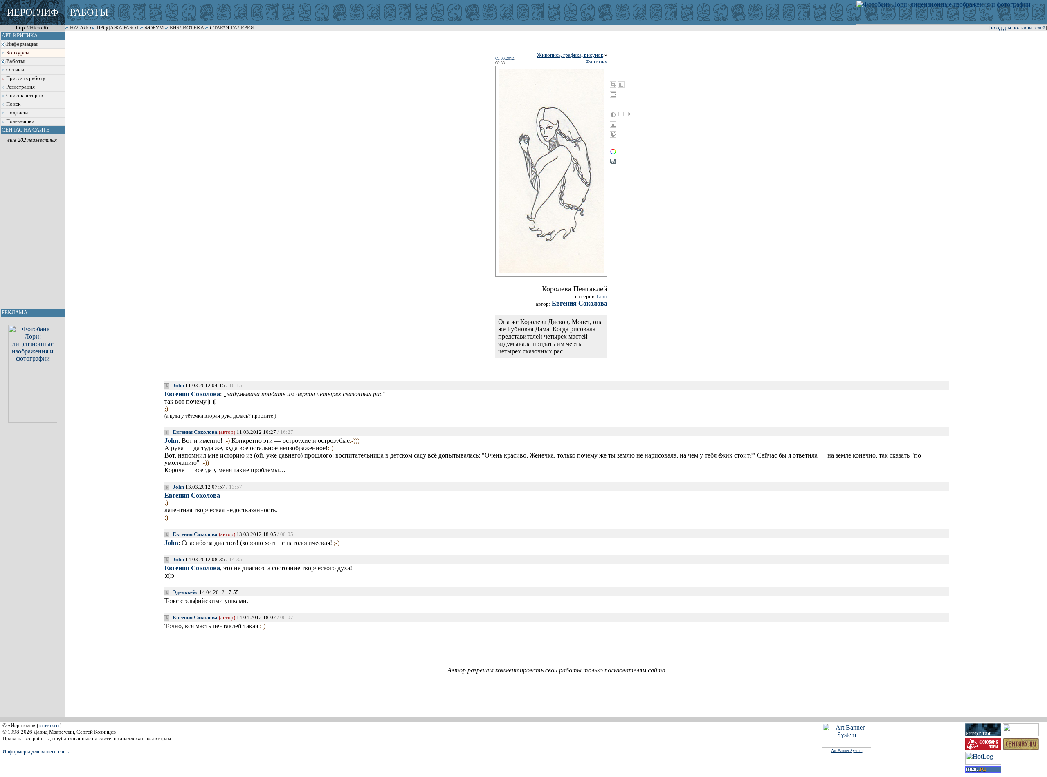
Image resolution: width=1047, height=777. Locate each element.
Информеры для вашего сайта (36, 751)
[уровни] (613, 124)
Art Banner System (847, 750)
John (178, 385)
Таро (601, 296)
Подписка (17, 113)
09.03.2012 (504, 58)
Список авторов (24, 95)
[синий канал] (630, 114)
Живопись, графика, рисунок (570, 55)
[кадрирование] (613, 84)
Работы (15, 61)
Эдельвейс (185, 592)
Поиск (13, 104)
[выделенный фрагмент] (211, 402)
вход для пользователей (1018, 28)
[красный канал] (620, 114)
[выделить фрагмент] (613, 94)
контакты (49, 725)
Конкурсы (17, 53)
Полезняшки (20, 121)
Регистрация (20, 87)
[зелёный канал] (625, 114)
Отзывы (15, 70)
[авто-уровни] (613, 134)
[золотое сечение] (621, 84)
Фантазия (596, 61)
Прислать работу (25, 78)
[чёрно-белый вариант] (613, 115)
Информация (22, 44)
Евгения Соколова (579, 303)
